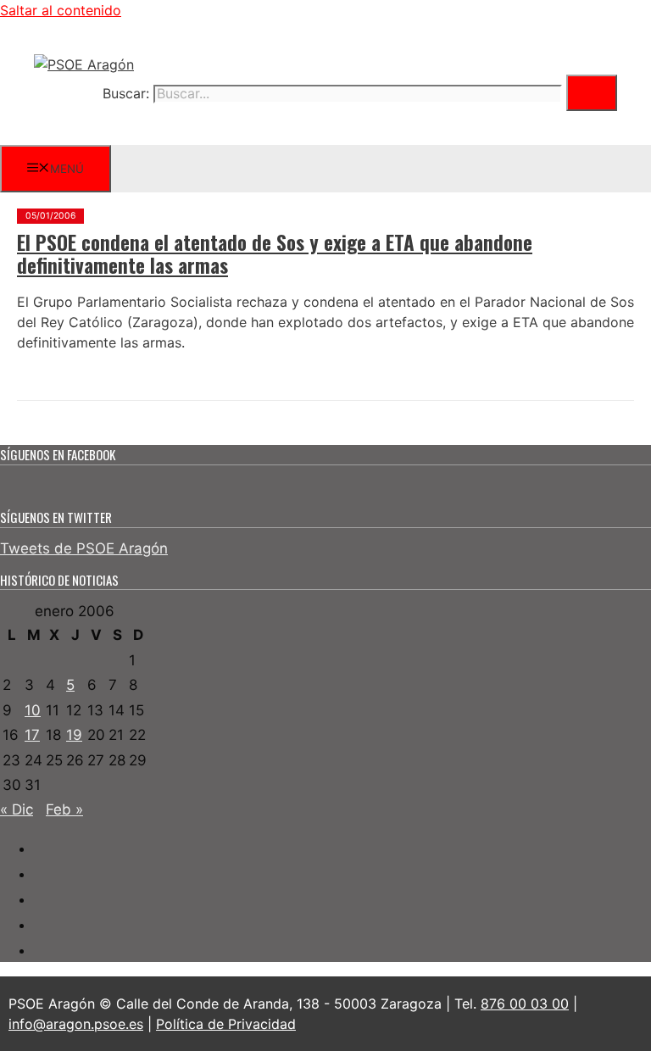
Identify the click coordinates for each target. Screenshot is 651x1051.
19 (74, 734)
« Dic (16, 809)
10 (33, 710)
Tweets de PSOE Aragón (84, 548)
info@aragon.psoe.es (75, 1023)
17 (32, 734)
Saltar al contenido (60, 10)
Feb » (64, 809)
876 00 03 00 (525, 1003)
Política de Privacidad (226, 1023)
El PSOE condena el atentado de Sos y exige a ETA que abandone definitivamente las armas (274, 254)
